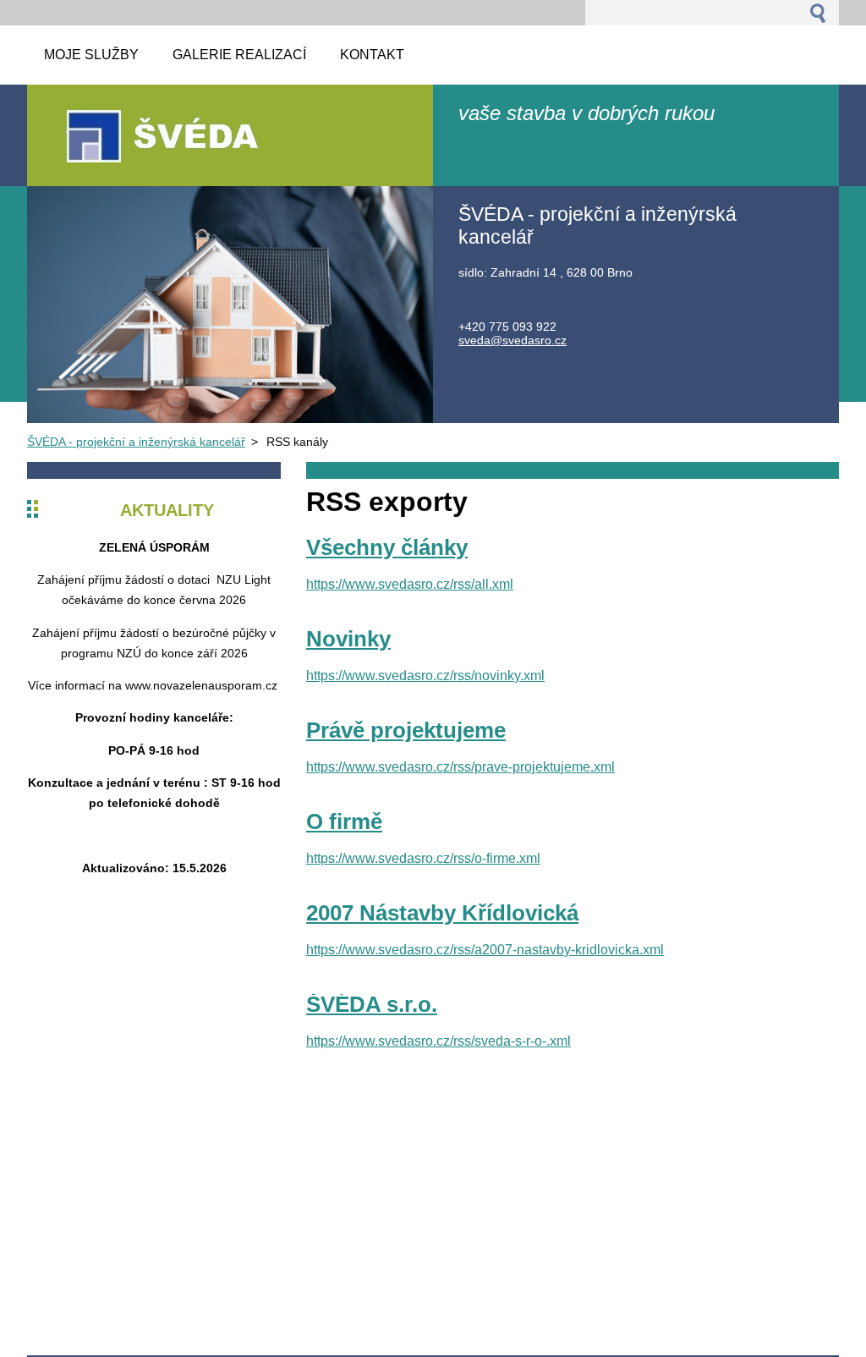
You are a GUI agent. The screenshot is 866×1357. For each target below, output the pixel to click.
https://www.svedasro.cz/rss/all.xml (409, 584)
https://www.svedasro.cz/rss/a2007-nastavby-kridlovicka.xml (485, 949)
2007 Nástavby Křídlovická (442, 913)
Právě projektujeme (406, 730)
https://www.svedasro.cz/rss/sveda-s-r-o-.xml (438, 1041)
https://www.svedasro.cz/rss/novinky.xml (425, 675)
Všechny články (387, 547)
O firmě (344, 821)
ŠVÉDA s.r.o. (371, 1004)
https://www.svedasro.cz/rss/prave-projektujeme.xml (460, 767)
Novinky (348, 639)
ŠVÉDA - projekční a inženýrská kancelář (136, 441)
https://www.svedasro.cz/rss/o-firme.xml (423, 858)
